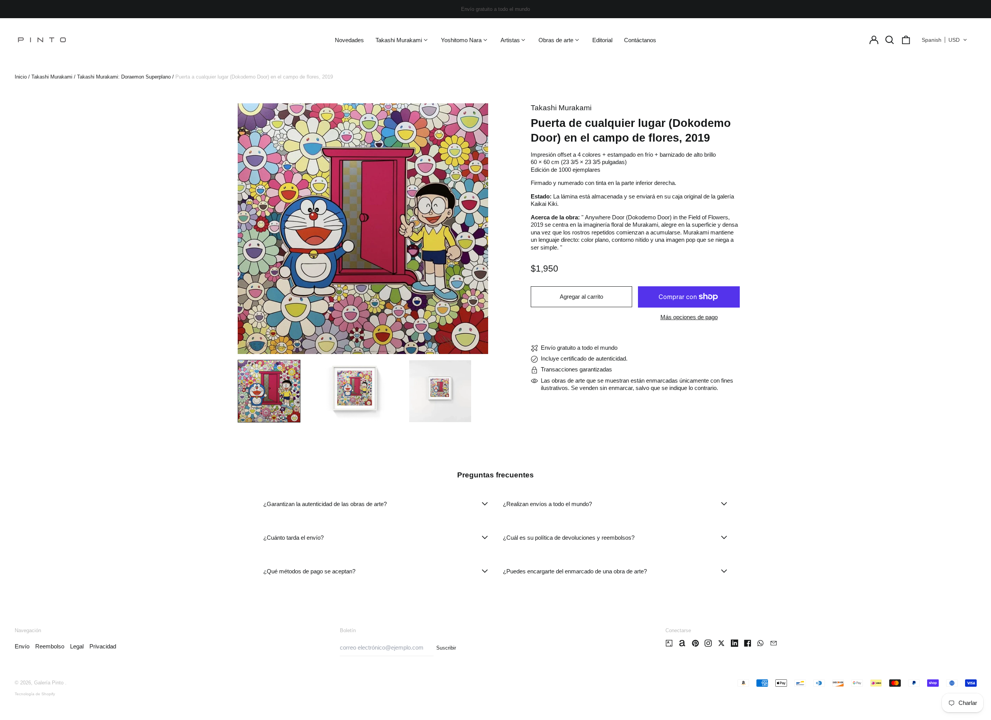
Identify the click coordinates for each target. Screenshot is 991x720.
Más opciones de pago (689, 317)
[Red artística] (682, 643)
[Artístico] (669, 643)
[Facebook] (747, 643)
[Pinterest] (695, 643)
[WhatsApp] (760, 643)
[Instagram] (708, 643)
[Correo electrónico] (773, 643)
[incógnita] (721, 643)
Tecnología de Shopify (35, 694)
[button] (890, 39)
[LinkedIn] (734, 643)
